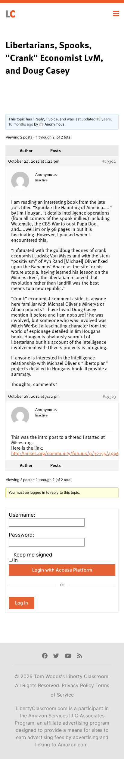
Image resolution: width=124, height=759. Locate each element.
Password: (21, 534)
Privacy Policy (78, 685)
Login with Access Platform (62, 570)
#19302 (109, 161)
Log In (21, 603)
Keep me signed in (33, 557)
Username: (22, 515)
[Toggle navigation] (116, 13)
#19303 (109, 396)
